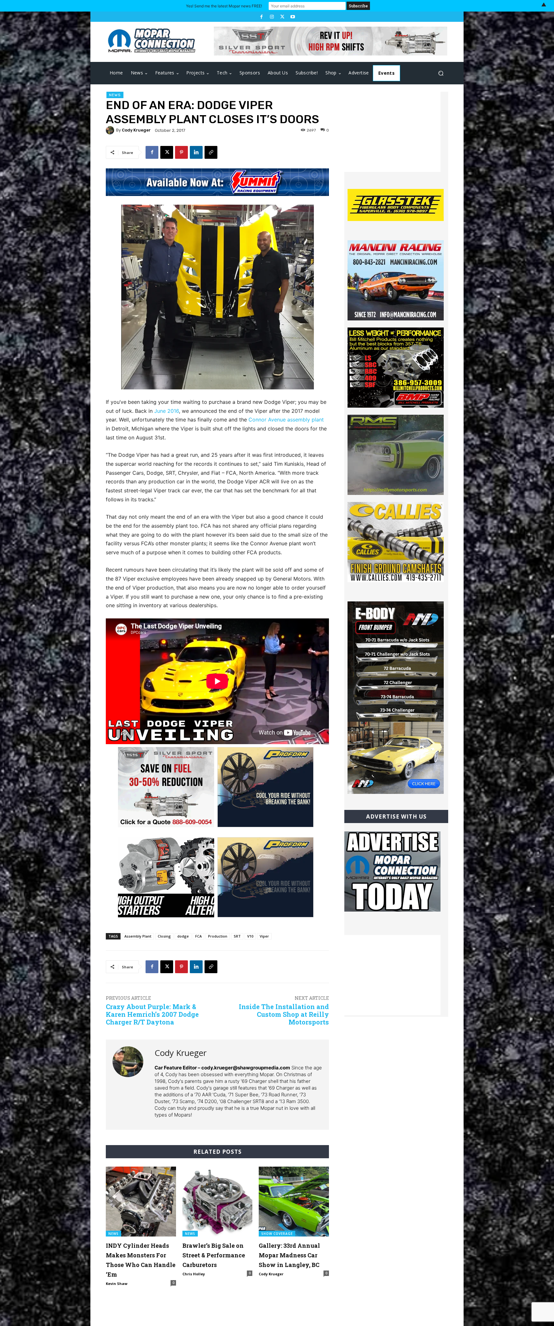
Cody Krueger (136, 130)
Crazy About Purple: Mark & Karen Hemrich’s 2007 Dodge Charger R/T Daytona (152, 1014)
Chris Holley (193, 1273)
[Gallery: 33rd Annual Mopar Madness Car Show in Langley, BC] (294, 1202)
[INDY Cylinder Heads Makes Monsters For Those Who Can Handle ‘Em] (141, 1202)
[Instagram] (271, 16)
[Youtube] (292, 16)
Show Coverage (277, 1233)
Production (217, 936)
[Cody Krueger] (111, 130)
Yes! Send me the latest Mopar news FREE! (224, 6)
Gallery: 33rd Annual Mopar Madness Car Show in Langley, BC (289, 1255)
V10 (250, 936)
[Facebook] (261, 16)
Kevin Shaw (116, 1283)
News (115, 95)
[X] (282, 16)
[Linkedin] (196, 152)
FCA (198, 936)
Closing (164, 936)
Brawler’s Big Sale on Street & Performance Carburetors (213, 1255)
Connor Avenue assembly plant (286, 419)
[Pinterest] (181, 152)
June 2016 (166, 411)
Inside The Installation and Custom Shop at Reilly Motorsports (284, 1014)
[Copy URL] (211, 152)
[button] (440, 73)
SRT (237, 936)
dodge (183, 936)
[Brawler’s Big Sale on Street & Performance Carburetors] (217, 1202)
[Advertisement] (392, 132)
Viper (264, 936)
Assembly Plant (137, 936)
